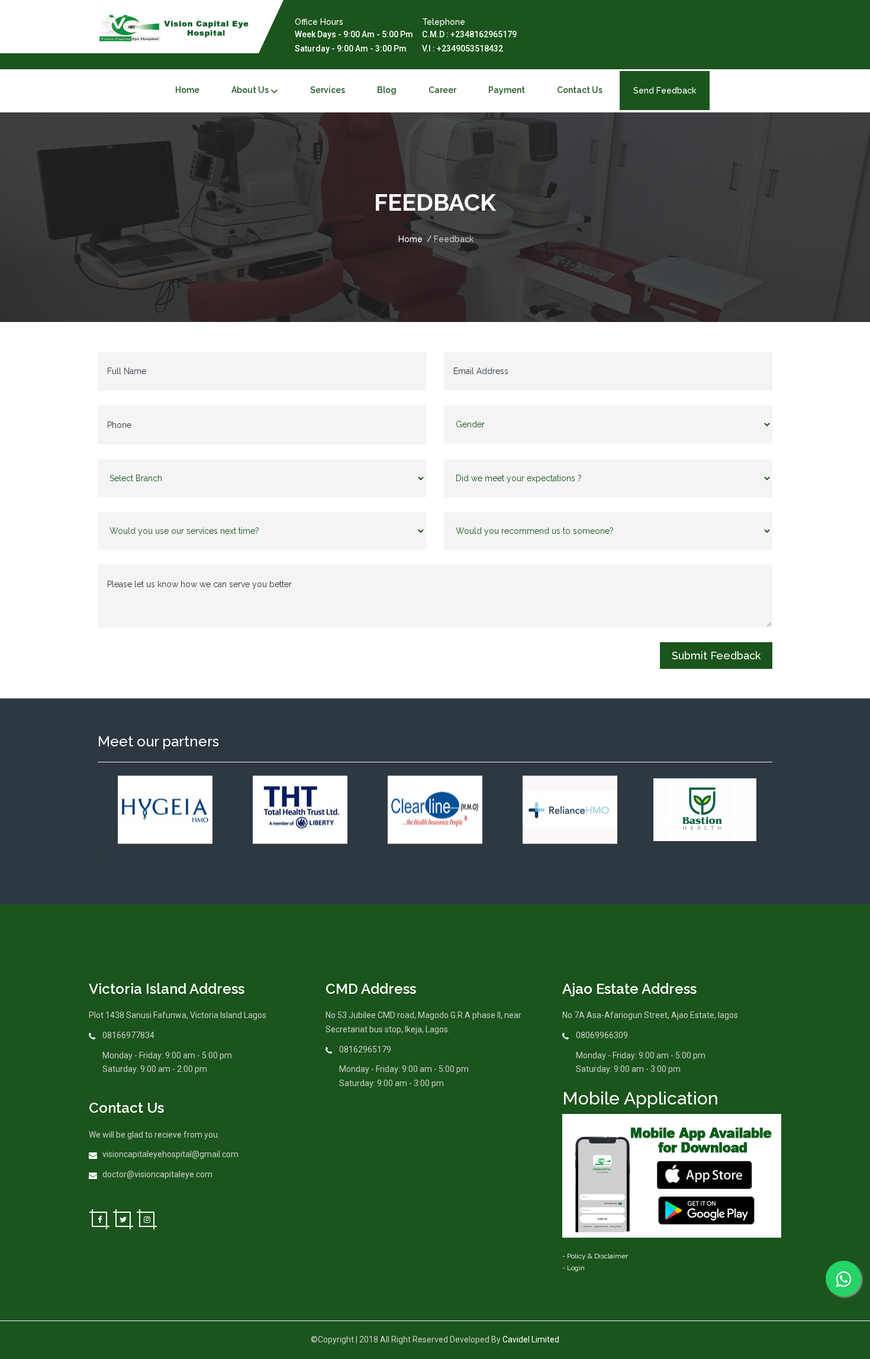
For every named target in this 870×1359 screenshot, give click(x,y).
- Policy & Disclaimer (595, 1256)
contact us (579, 90)
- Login (573, 1268)
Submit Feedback (716, 655)
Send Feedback (664, 90)
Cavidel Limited (530, 1339)
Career (442, 90)
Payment (506, 90)
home (187, 90)
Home (410, 239)
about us (250, 90)
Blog (387, 90)
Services (327, 90)
